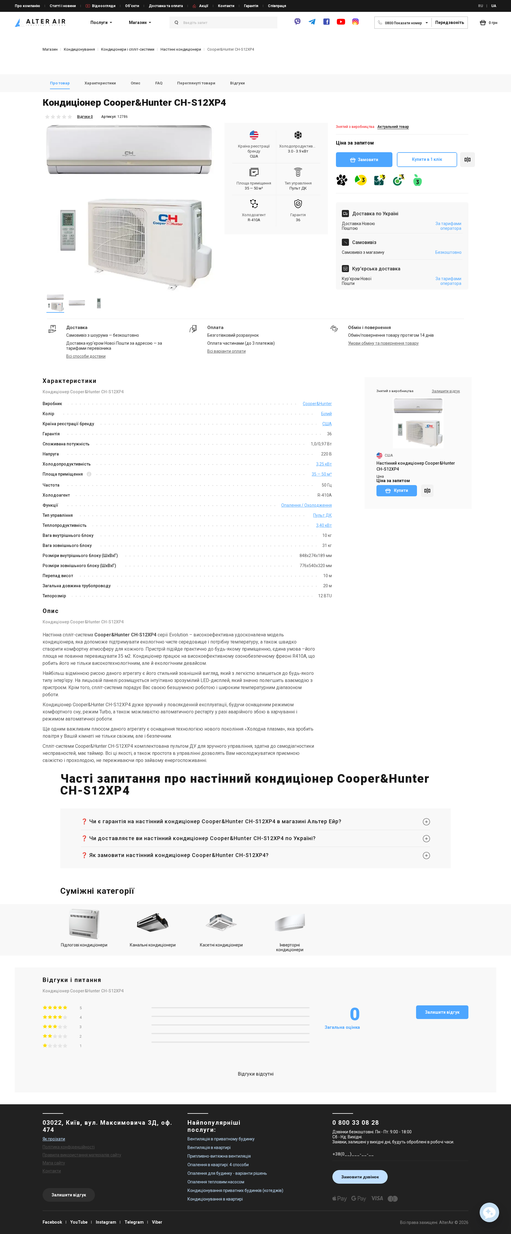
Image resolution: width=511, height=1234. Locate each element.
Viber (157, 1222)
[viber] (297, 24)
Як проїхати (54, 1139)
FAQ (158, 83)
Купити (400, 490)
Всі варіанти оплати (226, 351)
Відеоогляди (103, 6)
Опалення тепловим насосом (215, 1182)
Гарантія (251, 6)
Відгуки (237, 83)
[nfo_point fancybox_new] (89, 475)
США (327, 423)
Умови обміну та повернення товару (383, 343)
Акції (203, 6)
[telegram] (312, 24)
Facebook (52, 1222)
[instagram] (355, 24)
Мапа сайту (54, 1163)
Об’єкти (132, 6)
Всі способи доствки (86, 356)
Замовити (368, 159)
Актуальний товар (393, 127)
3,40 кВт (324, 525)
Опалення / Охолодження (306, 505)
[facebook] (326, 24)
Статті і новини (63, 6)
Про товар (60, 83)
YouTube (79, 1222)
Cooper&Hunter (317, 403)
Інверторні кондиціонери (289, 947)
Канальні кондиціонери (153, 945)
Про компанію (27, 6)
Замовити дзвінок (360, 1176)
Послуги (99, 22)
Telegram (134, 1222)
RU (480, 6)
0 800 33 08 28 (355, 1122)
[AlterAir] (40, 22)
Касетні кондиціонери (221, 945)
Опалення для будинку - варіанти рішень (227, 1173)
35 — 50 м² (322, 474)
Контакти (226, 6)
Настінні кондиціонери (181, 49)
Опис (135, 83)
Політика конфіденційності (69, 1147)
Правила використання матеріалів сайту (82, 1155)
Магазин (138, 22)
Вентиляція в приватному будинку (221, 1139)
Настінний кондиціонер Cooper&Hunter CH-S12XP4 (415, 466)
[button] (489, 1212)
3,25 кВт (324, 464)
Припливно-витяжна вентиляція (219, 1156)
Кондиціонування (79, 49)
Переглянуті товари (196, 83)
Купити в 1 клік (427, 159)
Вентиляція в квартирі (209, 1147)
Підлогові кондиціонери (84, 945)
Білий (326, 413)
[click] (467, 159)
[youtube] (341, 24)
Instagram (106, 1222)
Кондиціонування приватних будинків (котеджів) (235, 1190)
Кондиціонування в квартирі (215, 1199)
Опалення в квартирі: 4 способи (218, 1164)
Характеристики (100, 83)
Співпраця (277, 6)
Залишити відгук (442, 1012)
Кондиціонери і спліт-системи (127, 49)
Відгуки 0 (85, 117)
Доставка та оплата (166, 6)
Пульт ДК (322, 515)
